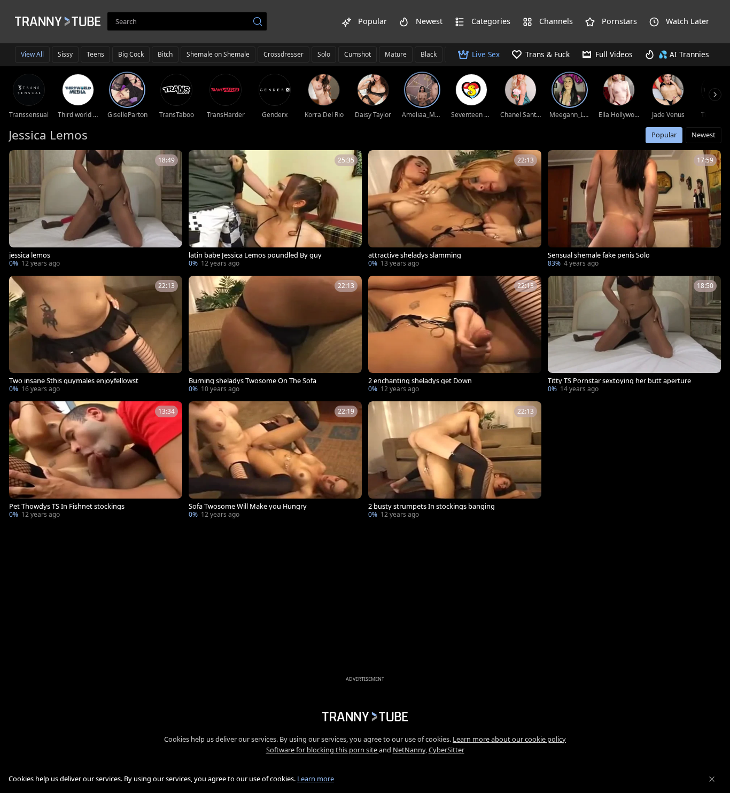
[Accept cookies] (711, 779)
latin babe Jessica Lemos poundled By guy (255, 255)
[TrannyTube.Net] (57, 21)
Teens (95, 54)
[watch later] (21, 163)
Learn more (315, 778)
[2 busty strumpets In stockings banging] (454, 460)
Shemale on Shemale (218, 54)
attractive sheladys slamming (414, 255)
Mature (396, 54)
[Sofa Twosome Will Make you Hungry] (275, 460)
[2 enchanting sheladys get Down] (454, 335)
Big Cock (131, 54)
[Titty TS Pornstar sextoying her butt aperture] (634, 335)
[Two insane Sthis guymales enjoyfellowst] (95, 335)
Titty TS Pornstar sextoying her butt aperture (619, 380)
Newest (704, 134)
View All (32, 54)
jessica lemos (29, 255)
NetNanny (409, 750)
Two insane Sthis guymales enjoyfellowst (73, 380)
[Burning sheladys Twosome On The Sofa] (275, 335)
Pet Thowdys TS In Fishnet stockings (67, 506)
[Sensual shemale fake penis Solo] (634, 209)
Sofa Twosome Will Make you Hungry (248, 506)
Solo (323, 54)
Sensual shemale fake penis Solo (599, 255)
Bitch (165, 54)
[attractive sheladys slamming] (454, 209)
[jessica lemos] (95, 209)
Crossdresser (283, 54)
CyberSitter (446, 750)
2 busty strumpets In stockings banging (431, 506)
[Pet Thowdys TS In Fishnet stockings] (95, 460)
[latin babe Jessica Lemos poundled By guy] (275, 209)
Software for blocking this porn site (322, 750)
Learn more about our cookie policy (509, 739)
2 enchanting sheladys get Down (420, 380)
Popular (664, 134)
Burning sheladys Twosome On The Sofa (252, 380)
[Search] (257, 21)
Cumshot (357, 54)
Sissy (65, 54)
